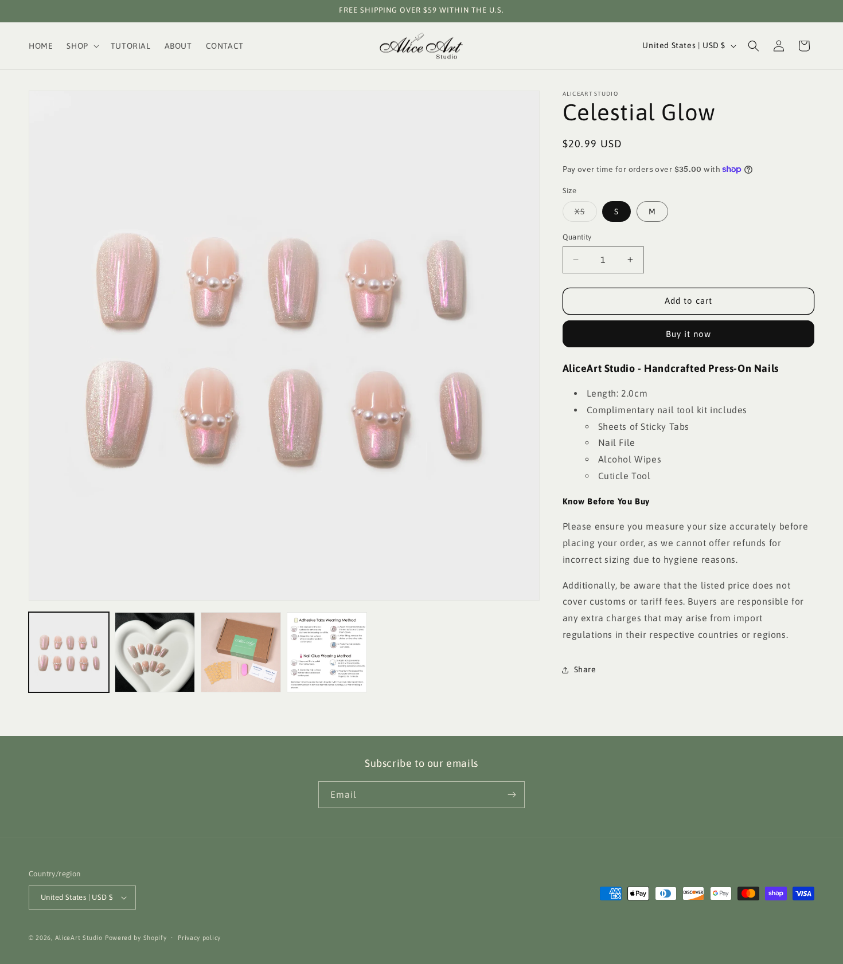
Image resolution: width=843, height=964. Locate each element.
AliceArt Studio (79, 937)
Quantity (577, 237)
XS (586, 214)
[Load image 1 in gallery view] (69, 652)
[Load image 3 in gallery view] (241, 652)
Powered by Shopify (136, 937)
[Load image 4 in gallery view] (327, 652)
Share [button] (585, 669)
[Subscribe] (511, 794)
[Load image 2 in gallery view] (155, 652)
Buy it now (688, 334)
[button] (81, 46)
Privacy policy (199, 937)
